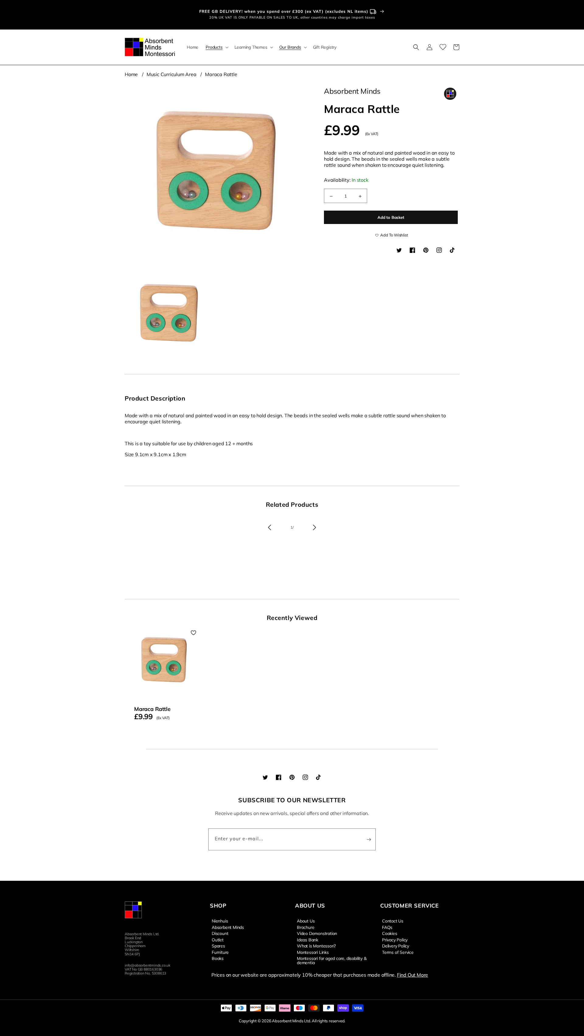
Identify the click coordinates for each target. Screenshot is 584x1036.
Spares (218, 945)
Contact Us (392, 921)
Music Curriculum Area (171, 74)
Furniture (220, 952)
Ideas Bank (307, 939)
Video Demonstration (317, 933)
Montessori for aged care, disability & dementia (331, 960)
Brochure (305, 927)
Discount (220, 933)
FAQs (387, 927)
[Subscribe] (368, 839)
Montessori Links (313, 952)
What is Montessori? (316, 945)
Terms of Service (398, 952)
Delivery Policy (395, 945)
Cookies (389, 933)
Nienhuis (220, 921)
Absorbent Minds (228, 927)
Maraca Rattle (221, 74)
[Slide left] (269, 527)
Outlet (218, 939)
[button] (216, 47)
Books (218, 958)
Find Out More (412, 975)
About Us (306, 921)
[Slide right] (314, 527)
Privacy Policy (395, 939)
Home (131, 74)
